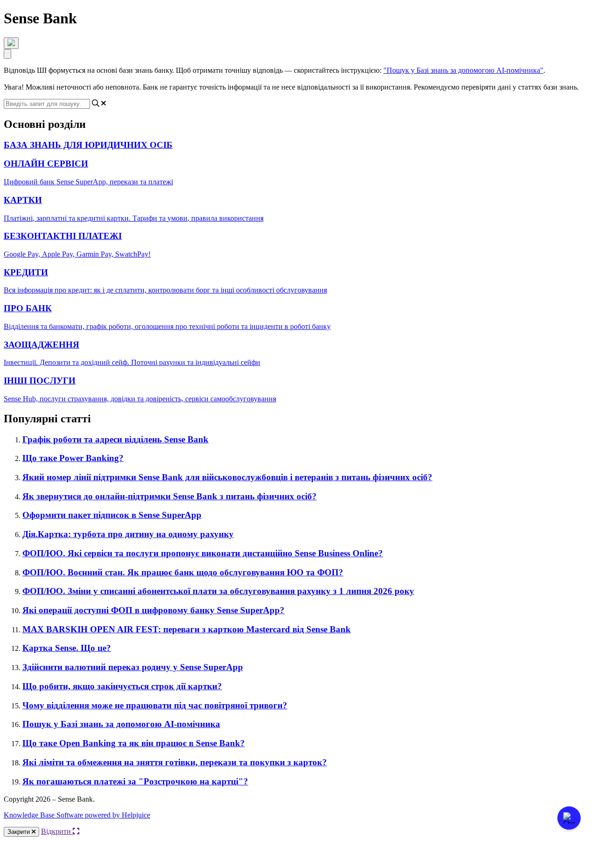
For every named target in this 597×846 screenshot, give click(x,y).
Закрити (19, 831)
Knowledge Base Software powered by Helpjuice (77, 815)
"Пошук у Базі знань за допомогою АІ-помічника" (463, 70)
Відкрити (57, 831)
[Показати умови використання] (11, 43)
